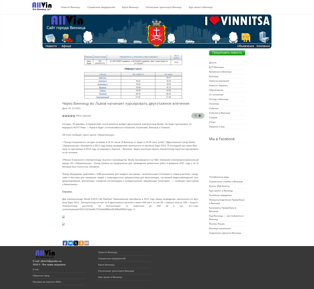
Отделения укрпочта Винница (225, 233)
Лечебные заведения (220, 195)
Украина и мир (217, 126)
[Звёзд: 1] (63, 116)
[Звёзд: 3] (68, 116)
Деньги (212, 62)
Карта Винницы (130, 7)
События (213, 108)
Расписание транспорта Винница (164, 7)
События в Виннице (219, 113)
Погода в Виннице (218, 99)
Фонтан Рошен (217, 224)
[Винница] (40, 6)
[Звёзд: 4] (71, 116)
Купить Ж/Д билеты (219, 186)
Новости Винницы (70, 7)
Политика (214, 103)
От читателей (216, 94)
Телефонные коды (219, 177)
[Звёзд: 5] (74, 116)
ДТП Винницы (216, 67)
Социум (213, 117)
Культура (213, 76)
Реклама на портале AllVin (47, 282)
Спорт (212, 122)
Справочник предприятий (101, 7)
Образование (216, 90)
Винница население (220, 228)
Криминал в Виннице (220, 71)
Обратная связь (41, 275)
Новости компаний (219, 81)
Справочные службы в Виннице (226, 181)
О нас (36, 269)
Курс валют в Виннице (201, 7)
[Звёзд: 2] (66, 116)
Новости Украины (218, 85)
